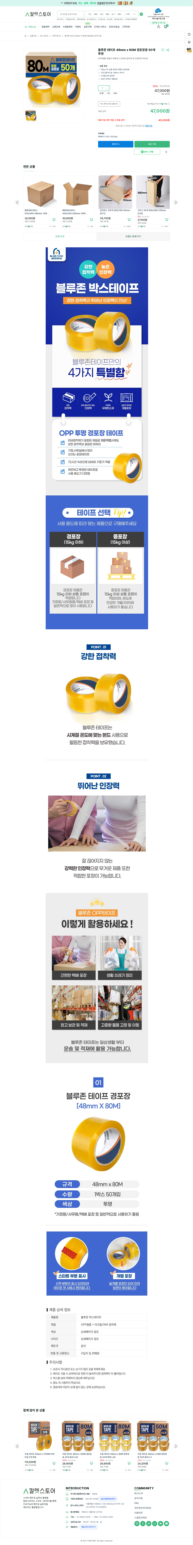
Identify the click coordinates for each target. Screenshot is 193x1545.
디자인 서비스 (100, 26)
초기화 (101, 93)
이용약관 (138, 1512)
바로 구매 (152, 144)
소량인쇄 (56, 26)
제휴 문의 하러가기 (88, 1527)
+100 (115, 93)
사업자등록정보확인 (108, 1499)
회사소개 (138, 1493)
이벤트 (78, 26)
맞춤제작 (45, 26)
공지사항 (138, 1498)
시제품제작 (67, 26)
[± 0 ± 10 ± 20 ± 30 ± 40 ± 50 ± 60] (129, 14)
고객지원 (126, 26)
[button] (141, 14)
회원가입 (148, 126)
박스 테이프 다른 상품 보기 (109, 104)
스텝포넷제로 (140, 1517)
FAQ (136, 1503)
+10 (108, 93)
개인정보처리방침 (142, 1508)
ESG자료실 (114, 26)
